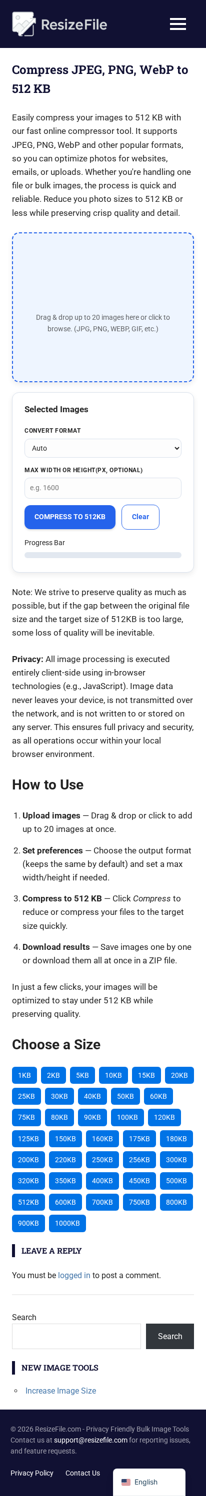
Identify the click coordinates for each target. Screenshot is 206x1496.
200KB (28, 1160)
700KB (102, 1202)
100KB (127, 1117)
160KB (102, 1139)
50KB (125, 1096)
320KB (28, 1181)
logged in (74, 1275)
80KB (59, 1117)
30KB (59, 1096)
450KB (139, 1181)
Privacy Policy (32, 1473)
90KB (92, 1117)
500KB (176, 1181)
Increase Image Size (61, 1391)
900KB (28, 1223)
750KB (139, 1202)
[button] (103, 307)
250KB (102, 1160)
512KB (28, 1202)
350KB (65, 1181)
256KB (139, 1160)
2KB (53, 1075)
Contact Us (83, 1473)
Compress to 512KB (70, 517)
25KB (26, 1096)
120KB (164, 1117)
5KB (82, 1075)
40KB (92, 1096)
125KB (28, 1139)
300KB (176, 1160)
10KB (113, 1075)
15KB (146, 1075)
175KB (139, 1139)
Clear (140, 517)
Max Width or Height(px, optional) (83, 470)
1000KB (67, 1223)
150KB (65, 1139)
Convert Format (52, 430)
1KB (24, 1075)
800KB (176, 1202)
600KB (65, 1202)
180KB (176, 1139)
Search (24, 1317)
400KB (102, 1181)
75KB (26, 1117)
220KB (65, 1160)
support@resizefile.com (91, 1440)
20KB (179, 1075)
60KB (158, 1096)
